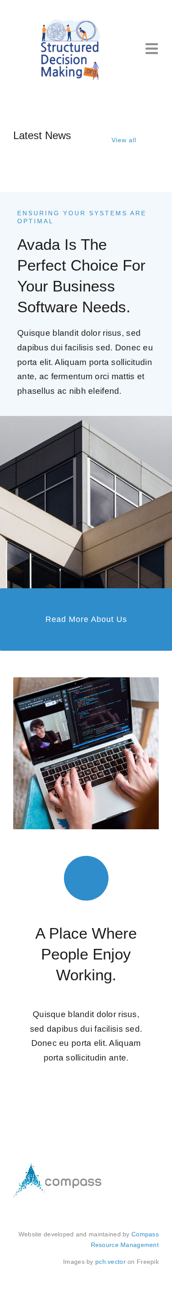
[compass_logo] (57, 1167)
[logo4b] (70, 20)
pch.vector (110, 1261)
